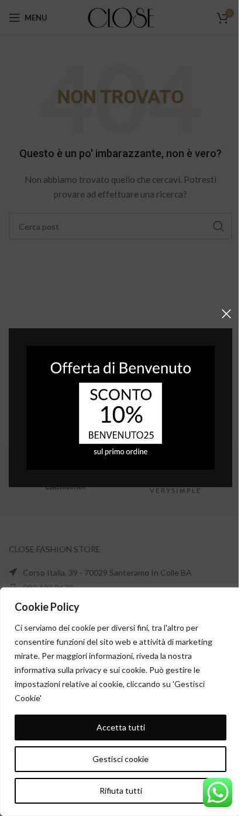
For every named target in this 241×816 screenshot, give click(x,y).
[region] (120, 701)
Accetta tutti (121, 727)
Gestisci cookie (120, 759)
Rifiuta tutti (120, 790)
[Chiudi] (226, 313)
